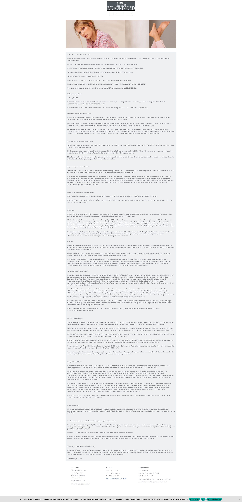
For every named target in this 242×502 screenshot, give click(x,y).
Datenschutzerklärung (214, 499)
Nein (203, 499)
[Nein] (240, 499)
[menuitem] (111, 14)
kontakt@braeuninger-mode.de (116, 478)
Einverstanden (194, 499)
